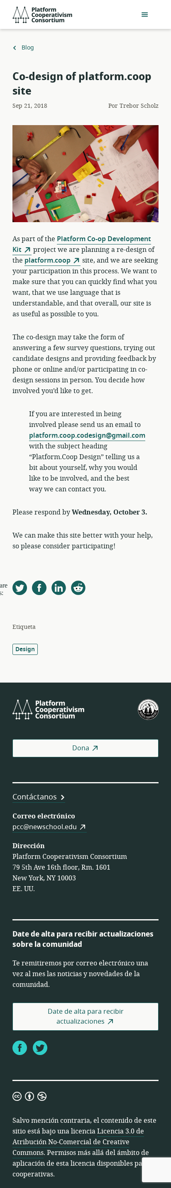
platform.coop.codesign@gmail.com (87, 436)
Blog (27, 47)
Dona (80, 748)
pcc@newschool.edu (44, 827)
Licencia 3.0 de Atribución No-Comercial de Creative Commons (78, 1142)
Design (25, 649)
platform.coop (47, 261)
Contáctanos (34, 797)
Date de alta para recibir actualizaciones (86, 1017)
